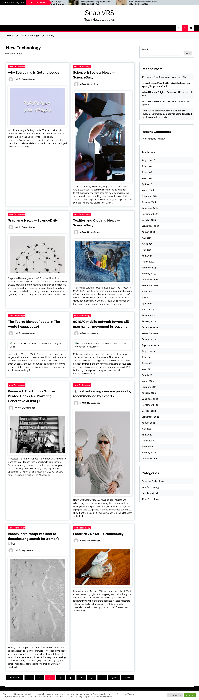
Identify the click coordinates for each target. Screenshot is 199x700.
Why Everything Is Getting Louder (34, 72)
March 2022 (148, 440)
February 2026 (149, 196)
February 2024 (149, 315)
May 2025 (146, 250)
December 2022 (150, 399)
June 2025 (147, 244)
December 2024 (150, 279)
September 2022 (150, 417)
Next (127, 677)
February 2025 (149, 267)
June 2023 (147, 363)
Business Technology (153, 481)
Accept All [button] (190, 695)
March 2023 (148, 381)
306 (114, 677)
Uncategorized (150, 493)
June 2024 (147, 291)
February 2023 (149, 387)
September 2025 (150, 226)
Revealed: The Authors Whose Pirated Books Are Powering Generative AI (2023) (31, 396)
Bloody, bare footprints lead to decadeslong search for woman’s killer (33, 539)
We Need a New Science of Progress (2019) (164, 77)
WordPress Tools (150, 499)
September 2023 (150, 345)
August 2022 (148, 423)
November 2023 (150, 333)
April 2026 (147, 184)
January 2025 (149, 273)
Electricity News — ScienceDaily (98, 534)
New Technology (17, 66)
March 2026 (148, 190)
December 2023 (150, 327)
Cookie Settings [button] (175, 695)
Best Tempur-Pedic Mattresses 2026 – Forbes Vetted (113, 3)
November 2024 (150, 285)
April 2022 (147, 434)
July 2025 (146, 238)
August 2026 (148, 160)
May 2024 (147, 297)
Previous (14, 677)
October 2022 (149, 411)
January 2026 (149, 202)
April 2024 (147, 303)
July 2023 (146, 357)
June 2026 (147, 172)
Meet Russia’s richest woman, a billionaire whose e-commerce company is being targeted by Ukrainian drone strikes (167, 113)
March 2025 (148, 261)
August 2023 (148, 351)
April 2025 (147, 255)
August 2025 (148, 232)
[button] (179, 28)
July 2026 (147, 166)
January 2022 (149, 452)
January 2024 (149, 321)
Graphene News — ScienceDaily (33, 220)
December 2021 (150, 458)
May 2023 (146, 369)
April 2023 (147, 375)
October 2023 (149, 339)
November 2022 (150, 405)
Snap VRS (99, 13)
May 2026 (147, 178)
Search (145, 49)
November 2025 (150, 214)
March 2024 (148, 309)
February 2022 (149, 446)
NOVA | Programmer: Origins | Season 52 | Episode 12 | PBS (65, 3)
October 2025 (149, 220)
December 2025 (150, 208)
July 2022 (146, 428)
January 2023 (149, 393)
